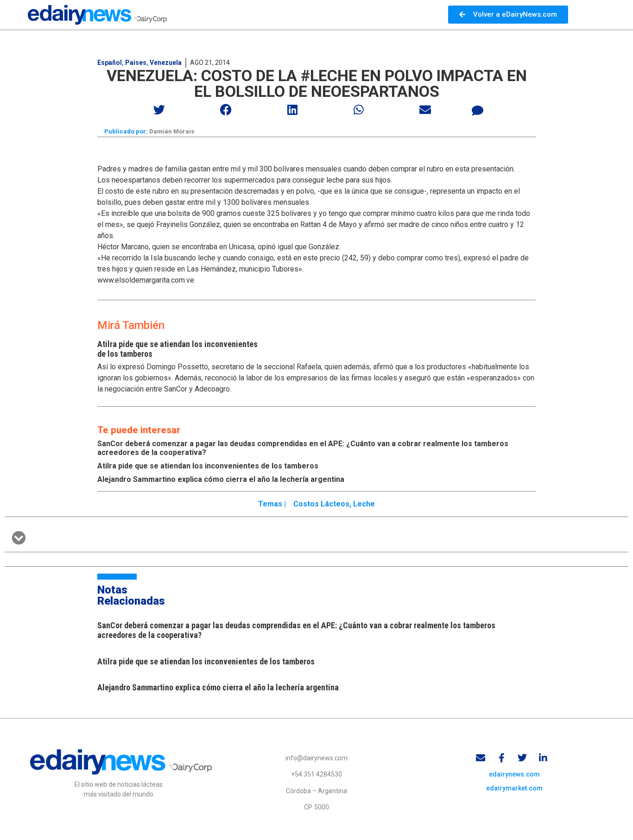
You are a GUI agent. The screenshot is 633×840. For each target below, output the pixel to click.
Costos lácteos (321, 503)
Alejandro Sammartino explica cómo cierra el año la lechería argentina (220, 479)
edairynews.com (514, 774)
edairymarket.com (514, 788)
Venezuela (166, 62)
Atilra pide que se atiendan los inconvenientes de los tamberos (207, 465)
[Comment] (477, 110)
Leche (364, 503)
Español (109, 62)
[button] (159, 109)
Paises (135, 62)
